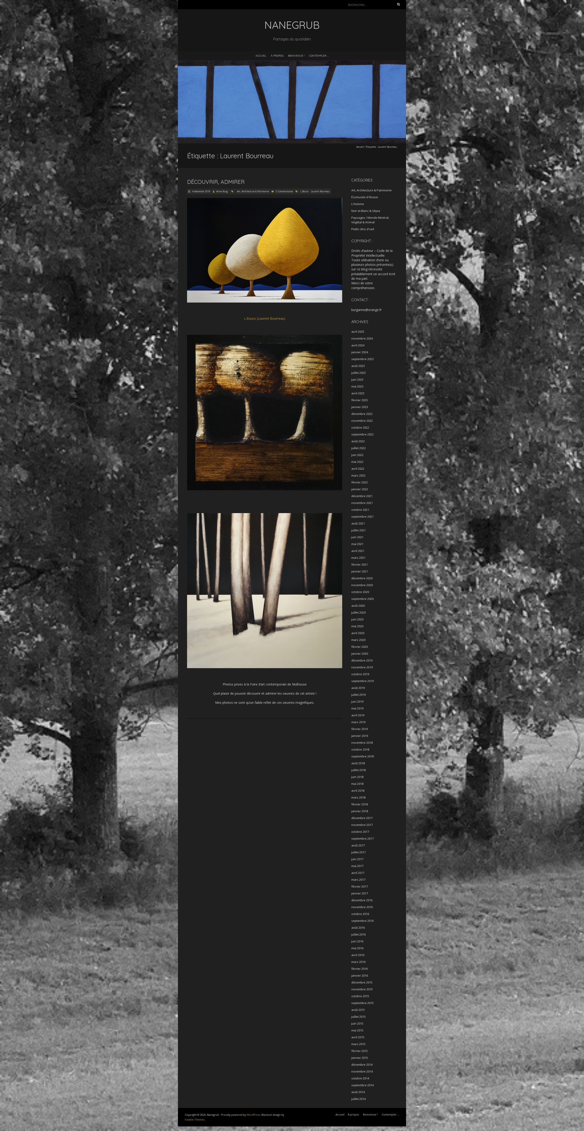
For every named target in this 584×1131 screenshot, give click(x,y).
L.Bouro (304, 191)
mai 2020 (357, 626)
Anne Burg (222, 191)
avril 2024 (357, 345)
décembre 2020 (362, 578)
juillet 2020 (358, 612)
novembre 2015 (362, 989)
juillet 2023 (358, 373)
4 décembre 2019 (200, 191)
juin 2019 (357, 701)
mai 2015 (357, 1030)
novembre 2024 (362, 338)
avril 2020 (357, 633)
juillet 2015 (358, 1017)
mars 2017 (358, 880)
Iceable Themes (194, 1119)
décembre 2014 (362, 1064)
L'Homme (357, 204)
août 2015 (358, 1010)
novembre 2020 (362, 585)
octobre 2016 (360, 914)
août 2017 (358, 845)
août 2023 (358, 366)
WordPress (253, 1114)
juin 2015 (357, 1023)
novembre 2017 (362, 825)
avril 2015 (357, 1037)
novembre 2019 (362, 667)
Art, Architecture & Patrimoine (253, 191)
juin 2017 (357, 859)
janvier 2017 (359, 893)
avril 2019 (357, 715)
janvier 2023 (359, 407)
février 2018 (359, 804)
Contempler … (319, 55)
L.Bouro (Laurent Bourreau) (264, 318)
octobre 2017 (360, 832)
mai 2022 (357, 462)
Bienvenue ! (296, 55)
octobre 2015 (360, 996)
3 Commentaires (284, 191)
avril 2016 (357, 955)
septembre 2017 (362, 838)
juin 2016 (357, 941)
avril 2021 (357, 551)
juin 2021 (357, 537)
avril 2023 (357, 393)
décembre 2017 (362, 818)
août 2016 (358, 927)
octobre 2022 (360, 427)
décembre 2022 (362, 414)
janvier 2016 (359, 975)
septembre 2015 (362, 1003)
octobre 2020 (360, 592)
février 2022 (359, 482)
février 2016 (359, 969)
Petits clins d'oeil (362, 229)
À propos (277, 55)
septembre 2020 (362, 599)
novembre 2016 (362, 907)
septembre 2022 (362, 434)
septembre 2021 (362, 516)
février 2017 (359, 886)
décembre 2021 (362, 496)
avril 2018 (357, 790)
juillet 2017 (358, 852)
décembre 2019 (362, 660)
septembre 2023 (362, 359)
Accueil (261, 55)
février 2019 (359, 729)
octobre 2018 (360, 749)
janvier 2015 (359, 1058)
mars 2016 (358, 962)
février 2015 (359, 1051)
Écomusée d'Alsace (364, 197)
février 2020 (359, 647)
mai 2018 (357, 784)
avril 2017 (357, 873)
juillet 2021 (358, 530)
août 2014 (358, 1092)
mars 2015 (358, 1044)
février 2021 (359, 564)
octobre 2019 (360, 674)
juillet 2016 (358, 934)
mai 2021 (357, 544)
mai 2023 (357, 386)
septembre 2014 (362, 1085)
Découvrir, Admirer (216, 181)
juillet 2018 (358, 770)
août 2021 (358, 523)
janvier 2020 (359, 653)
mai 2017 (357, 866)
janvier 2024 (359, 352)
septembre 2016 (362, 921)
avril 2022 (357, 469)
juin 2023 (357, 379)
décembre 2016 (362, 900)
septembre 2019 (362, 681)
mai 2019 (357, 708)
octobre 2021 (360, 510)
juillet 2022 (358, 448)
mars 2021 (358, 558)
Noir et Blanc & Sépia (365, 211)
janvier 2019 (359, 736)
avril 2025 (357, 332)
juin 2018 (357, 777)
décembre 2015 (362, 982)
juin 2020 (357, 619)
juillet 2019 (358, 695)
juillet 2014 (358, 1099)
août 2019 (358, 688)
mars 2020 (358, 640)
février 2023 (359, 400)
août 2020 (358, 606)
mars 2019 (358, 722)
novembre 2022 (362, 421)
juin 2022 (357, 455)
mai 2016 (357, 948)
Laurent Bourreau (320, 191)
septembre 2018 (362, 756)
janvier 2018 (359, 811)
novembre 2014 (362, 1071)
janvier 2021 (359, 571)
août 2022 (358, 441)
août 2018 (358, 763)
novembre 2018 (362, 743)
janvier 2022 (359, 489)
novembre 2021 (362, 503)
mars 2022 (358, 475)
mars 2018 (358, 797)
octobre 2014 (360, 1078)
